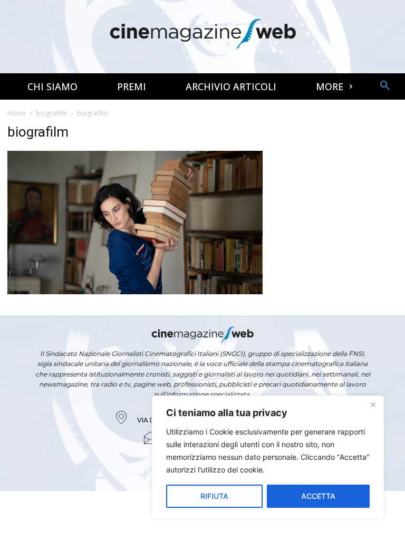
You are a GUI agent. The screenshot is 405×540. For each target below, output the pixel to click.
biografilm (51, 113)
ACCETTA (318, 495)
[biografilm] (135, 291)
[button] (385, 86)
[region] (268, 457)
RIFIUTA (214, 495)
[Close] (373, 404)
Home (16, 113)
